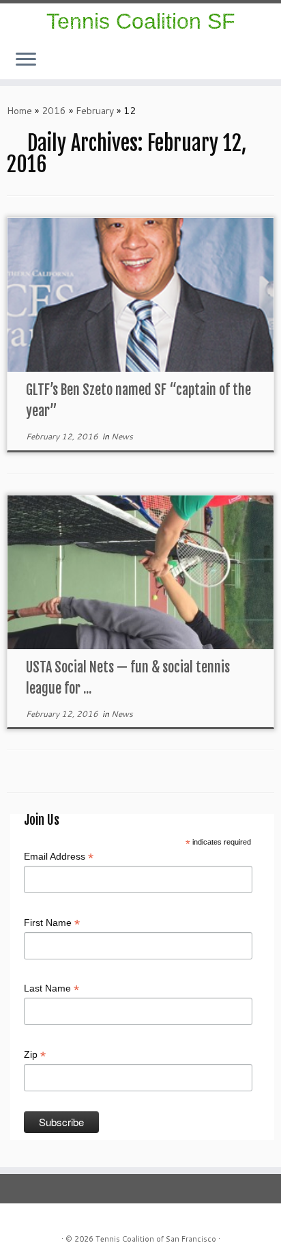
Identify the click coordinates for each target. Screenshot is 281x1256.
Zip (35, 1055)
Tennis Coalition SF (140, 21)
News (122, 436)
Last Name (51, 989)
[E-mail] (270, 66)
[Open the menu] (26, 60)
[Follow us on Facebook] (266, 66)
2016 (54, 111)
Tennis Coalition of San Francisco (155, 1238)
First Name (52, 923)
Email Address (58, 857)
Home (19, 111)
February (95, 111)
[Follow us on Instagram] (262, 66)
